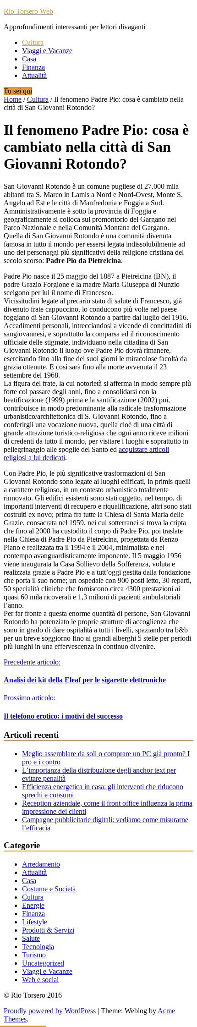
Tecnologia (38, 946)
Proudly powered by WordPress (50, 1011)
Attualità (34, 75)
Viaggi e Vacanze (47, 51)
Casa (29, 59)
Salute (31, 938)
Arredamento (41, 864)
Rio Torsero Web (28, 11)
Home (13, 99)
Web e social (40, 979)
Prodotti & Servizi (48, 930)
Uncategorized (43, 963)
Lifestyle (34, 922)
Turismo (34, 955)
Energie (33, 905)
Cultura (33, 42)
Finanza (33, 67)
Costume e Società (49, 889)
